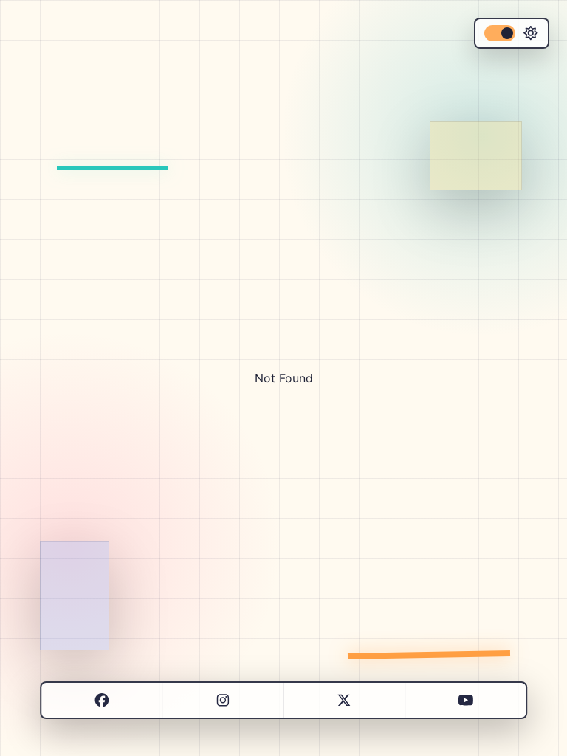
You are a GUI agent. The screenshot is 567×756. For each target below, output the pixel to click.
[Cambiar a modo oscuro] (511, 33)
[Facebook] (101, 700)
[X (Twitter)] (343, 700)
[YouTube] (465, 700)
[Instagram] (222, 700)
